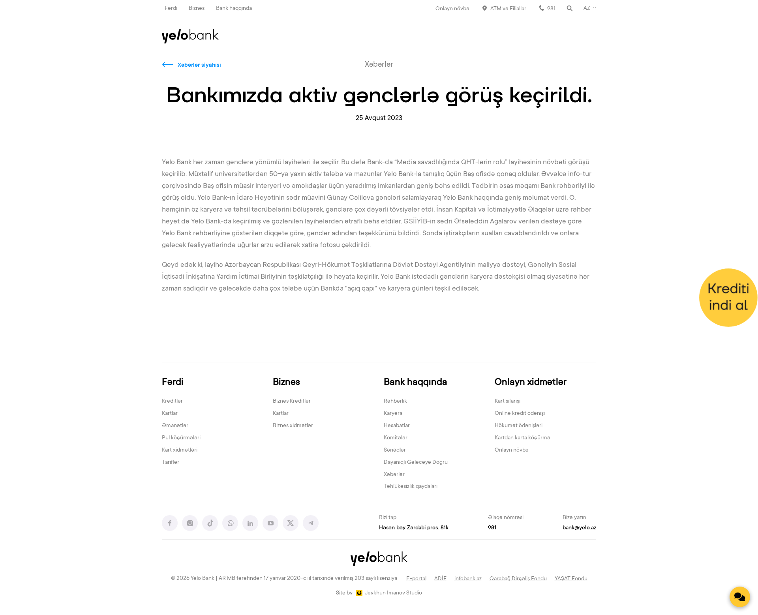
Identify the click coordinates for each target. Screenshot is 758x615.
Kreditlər (172, 401)
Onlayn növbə (452, 9)
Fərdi (171, 9)
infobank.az (468, 579)
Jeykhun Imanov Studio (393, 593)
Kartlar (170, 414)
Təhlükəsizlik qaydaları (410, 487)
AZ (587, 9)
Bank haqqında (234, 9)
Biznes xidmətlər (293, 426)
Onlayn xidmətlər (531, 382)
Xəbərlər (394, 475)
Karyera (393, 414)
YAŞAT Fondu (571, 579)
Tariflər (170, 462)
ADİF (440, 579)
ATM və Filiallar (508, 9)
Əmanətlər (175, 426)
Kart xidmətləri (179, 450)
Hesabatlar (397, 426)
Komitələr (395, 438)
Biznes (197, 9)
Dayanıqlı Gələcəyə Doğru (416, 462)
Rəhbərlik (395, 401)
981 (551, 9)
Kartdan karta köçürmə (522, 438)
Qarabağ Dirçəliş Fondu (518, 579)
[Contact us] (740, 597)
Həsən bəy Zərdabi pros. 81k (413, 528)
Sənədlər (395, 450)
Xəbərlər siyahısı (199, 65)
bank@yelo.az (579, 528)
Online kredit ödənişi (520, 414)
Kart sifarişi (507, 401)
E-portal (416, 579)
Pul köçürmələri (181, 438)
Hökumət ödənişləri (518, 426)
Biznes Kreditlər (292, 401)
